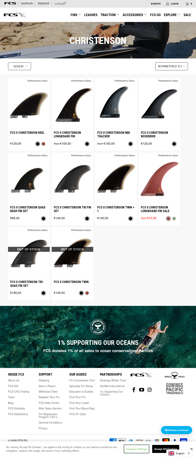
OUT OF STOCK (28, 249)
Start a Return (47, 386)
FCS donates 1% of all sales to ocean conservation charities (98, 350)
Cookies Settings (136, 449)
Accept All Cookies (165, 449)
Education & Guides (81, 391)
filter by (19, 66)
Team (11, 397)
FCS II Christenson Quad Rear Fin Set (27, 209)
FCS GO (155, 15)
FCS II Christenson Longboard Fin (67, 134)
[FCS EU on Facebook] (134, 390)
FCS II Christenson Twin (71, 282)
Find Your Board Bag (82, 408)
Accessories (133, 15)
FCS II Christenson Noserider (154, 134)
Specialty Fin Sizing (81, 386)
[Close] (191, 449)
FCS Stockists (16, 408)
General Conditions (50, 422)
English (180, 453)
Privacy (43, 428)
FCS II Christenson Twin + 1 (115, 209)
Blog (10, 403)
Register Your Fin (49, 397)
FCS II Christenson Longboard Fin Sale (155, 209)
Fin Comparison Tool (82, 380)
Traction (108, 15)
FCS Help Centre (49, 403)
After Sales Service (50, 408)
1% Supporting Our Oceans (111, 393)
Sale (187, 15)
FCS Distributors (18, 414)
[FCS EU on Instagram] (149, 390)
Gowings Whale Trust (113, 380)
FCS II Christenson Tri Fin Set (72, 209)
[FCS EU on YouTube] (141, 390)
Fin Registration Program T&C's (48, 415)
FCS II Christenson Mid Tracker (113, 134)
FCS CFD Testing (18, 391)
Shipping (44, 380)
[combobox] (179, 453)
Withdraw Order (48, 391)
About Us (13, 380)
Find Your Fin (77, 397)
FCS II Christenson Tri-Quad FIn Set (27, 283)
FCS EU (22, 440)
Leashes (90, 15)
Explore (170, 15)
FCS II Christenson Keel (27, 133)
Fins (74, 15)
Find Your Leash (79, 403)
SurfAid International (112, 386)
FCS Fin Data (77, 414)
